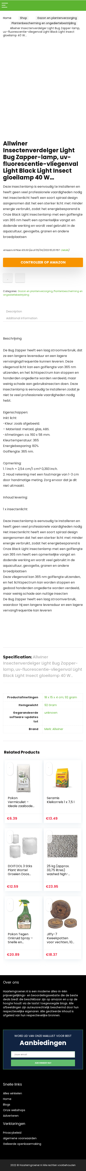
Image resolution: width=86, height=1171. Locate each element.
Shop (23, 18)
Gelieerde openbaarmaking (22, 1144)
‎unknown (50, 713)
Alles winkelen (12, 1093)
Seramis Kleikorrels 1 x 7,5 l (60, 800)
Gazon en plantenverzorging (57, 18)
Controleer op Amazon (43, 262)
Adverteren (11, 1116)
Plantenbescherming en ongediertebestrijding (44, 23)
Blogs (6, 1105)
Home (7, 18)
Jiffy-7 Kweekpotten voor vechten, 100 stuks (60, 940)
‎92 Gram (50, 705)
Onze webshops (14, 1110)
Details (64, 250)
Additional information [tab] (21, 318)
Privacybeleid (12, 1133)
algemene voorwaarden (20, 1138)
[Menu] (5, 5)
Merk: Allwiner (53, 729)
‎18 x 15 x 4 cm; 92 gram (60, 697)
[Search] (80, 5)
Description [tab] (14, 311)
